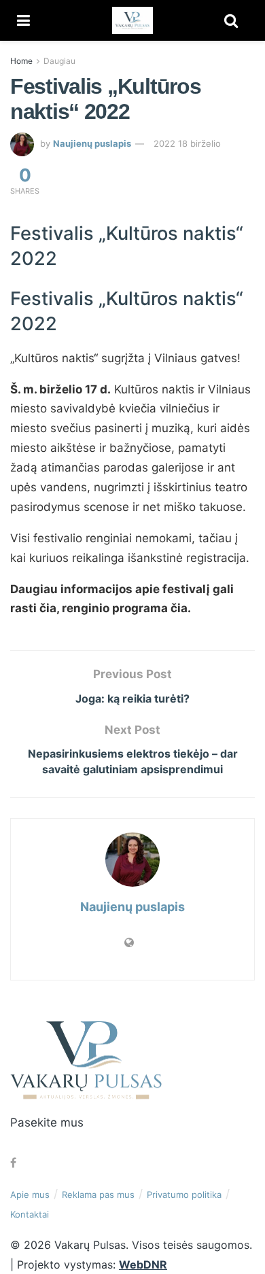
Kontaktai (29, 1214)
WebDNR (143, 1264)
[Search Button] (231, 20)
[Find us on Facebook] (13, 1163)
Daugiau (59, 61)
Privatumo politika (184, 1194)
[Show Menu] (23, 20)
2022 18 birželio (187, 143)
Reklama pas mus (98, 1194)
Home (21, 61)
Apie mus (30, 1194)
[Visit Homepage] (132, 20)
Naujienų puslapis (92, 143)
